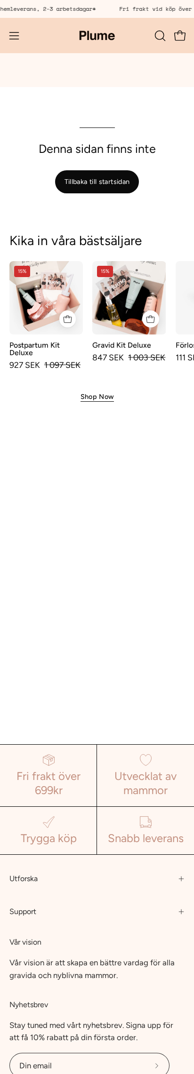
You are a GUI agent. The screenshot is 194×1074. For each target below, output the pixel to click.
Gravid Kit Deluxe (121, 345)
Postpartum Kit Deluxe (34, 349)
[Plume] (97, 35)
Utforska (23, 878)
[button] (159, 35)
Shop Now (97, 396)
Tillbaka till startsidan (97, 181)
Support (22, 911)
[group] (97, 9)
